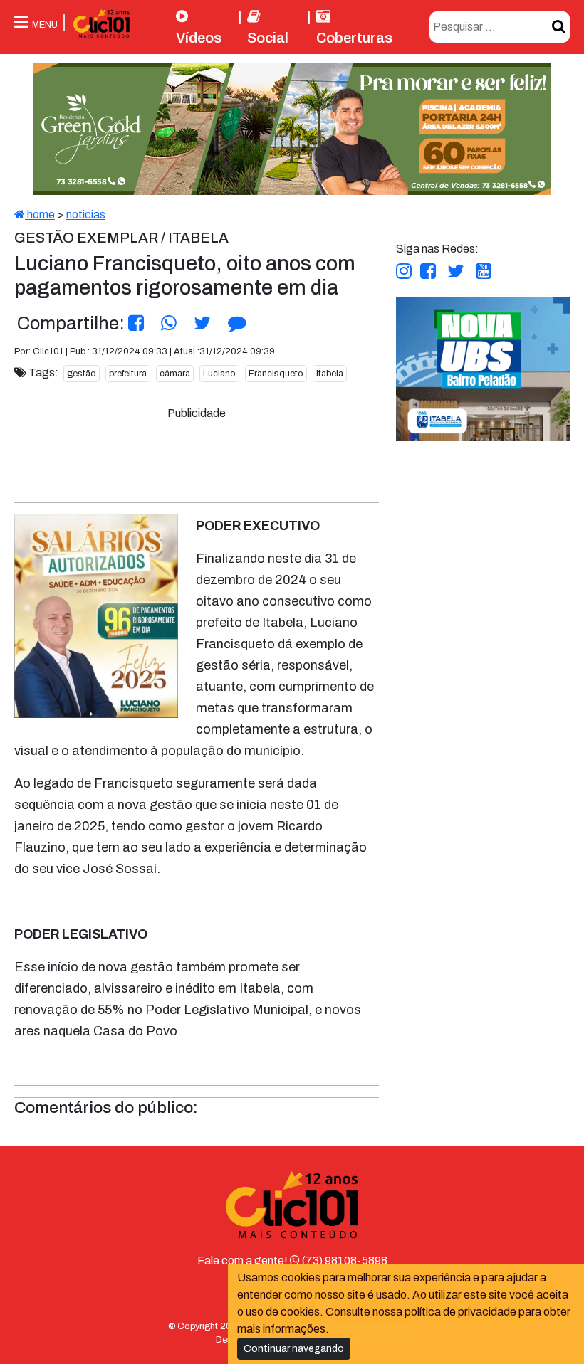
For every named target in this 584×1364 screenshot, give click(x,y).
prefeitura (128, 374)
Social (267, 38)
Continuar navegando (294, 1348)
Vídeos (198, 38)
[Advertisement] (282, 454)
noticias (85, 214)
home (40, 214)
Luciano (219, 374)
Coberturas (354, 38)
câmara (175, 374)
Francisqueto (276, 374)
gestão (81, 374)
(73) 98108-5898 (343, 1260)
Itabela (329, 374)
